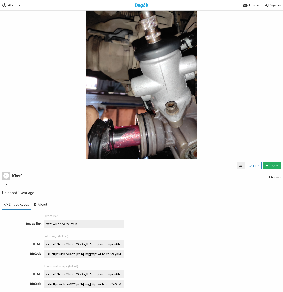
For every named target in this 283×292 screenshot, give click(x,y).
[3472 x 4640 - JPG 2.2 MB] (241, 165)
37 (4, 185)
